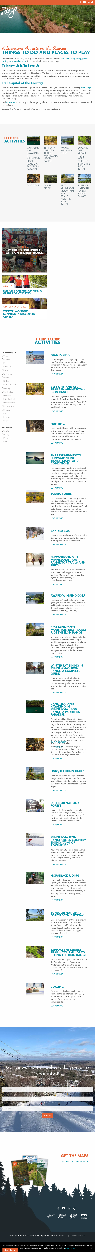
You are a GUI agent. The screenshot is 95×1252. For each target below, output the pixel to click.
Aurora (6, 356)
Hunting (58, 423)
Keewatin (8, 395)
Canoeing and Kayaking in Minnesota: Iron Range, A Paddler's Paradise (33, 158)
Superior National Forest (66, 804)
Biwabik (7, 359)
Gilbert (7, 381)
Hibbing (7, 388)
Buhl (6, 363)
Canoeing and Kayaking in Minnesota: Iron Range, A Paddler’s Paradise (65, 709)
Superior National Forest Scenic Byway (84, 190)
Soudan (7, 417)
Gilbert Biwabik (10, 385)
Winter (7, 431)
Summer (7, 438)
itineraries (10, 102)
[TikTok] (92, 2)
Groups (7, 286)
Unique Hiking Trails (67, 771)
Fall (5, 441)
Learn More (57, 374)
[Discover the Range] (9, 11)
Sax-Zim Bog (60, 531)
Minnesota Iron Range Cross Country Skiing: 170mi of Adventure (68, 841)
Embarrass (8, 374)
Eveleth (7, 377)
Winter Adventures (14, 307)
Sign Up (47, 1115)
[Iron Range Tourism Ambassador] (51, 1215)
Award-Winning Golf (66, 150)
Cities (24, 246)
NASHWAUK (9, 406)
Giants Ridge (85, 87)
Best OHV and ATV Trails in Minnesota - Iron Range (50, 154)
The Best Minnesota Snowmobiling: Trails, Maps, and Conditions (66, 459)
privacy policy (70, 1248)
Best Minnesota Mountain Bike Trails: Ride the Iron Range (67, 194)
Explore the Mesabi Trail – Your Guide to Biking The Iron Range (68, 952)
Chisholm (8, 367)
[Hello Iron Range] (62, 1216)
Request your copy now (74, 1161)
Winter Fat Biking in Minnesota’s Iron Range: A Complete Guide (67, 669)
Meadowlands (9, 399)
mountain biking (68, 58)
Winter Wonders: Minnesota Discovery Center (19, 313)
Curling (57, 986)
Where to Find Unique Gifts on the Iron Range (24, 251)
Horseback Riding (65, 875)
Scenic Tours (61, 493)
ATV (24, 61)
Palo (6, 413)
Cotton (7, 370)
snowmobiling (15, 61)
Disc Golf (33, 185)
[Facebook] (80, 2)
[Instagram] (88, 2)
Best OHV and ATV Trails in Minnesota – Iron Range (68, 389)
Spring (6, 434)
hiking (78, 58)
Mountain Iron (9, 403)
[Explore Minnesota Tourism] (84, 1216)
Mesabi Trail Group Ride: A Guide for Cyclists (22, 292)
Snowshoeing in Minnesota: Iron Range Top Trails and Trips (68, 561)
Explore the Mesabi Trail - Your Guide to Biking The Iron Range (84, 158)
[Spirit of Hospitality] (73, 1216)
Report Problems (77, 1236)
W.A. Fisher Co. (61, 1236)
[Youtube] (84, 2)
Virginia (7, 421)
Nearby (7, 410)
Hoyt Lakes (8, 392)
